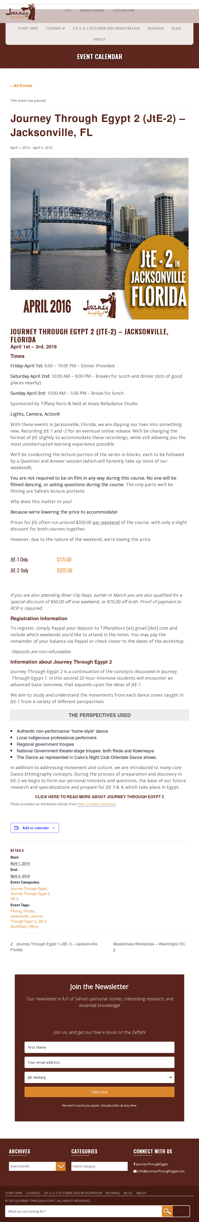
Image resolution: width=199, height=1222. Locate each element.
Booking (156, 28)
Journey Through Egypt (28, 888)
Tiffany (33, 926)
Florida (29, 910)
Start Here (28, 28)
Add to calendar (35, 827)
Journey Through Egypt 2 (30, 893)
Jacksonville (19, 916)
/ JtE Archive (123, 10)
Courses (53, 28)
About (100, 39)
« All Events (21, 85)
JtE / (68, 10)
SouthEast (18, 926)
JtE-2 (14, 898)
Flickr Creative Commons (96, 804)
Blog (176, 28)
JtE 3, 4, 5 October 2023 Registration (106, 28)
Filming (16, 910)
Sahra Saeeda (92, 10)
